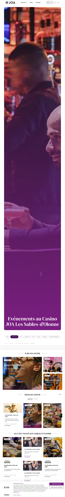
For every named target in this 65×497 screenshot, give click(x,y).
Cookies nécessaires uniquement (56, 487)
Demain (35, 398)
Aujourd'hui (30, 398)
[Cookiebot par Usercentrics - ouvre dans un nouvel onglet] (6, 495)
